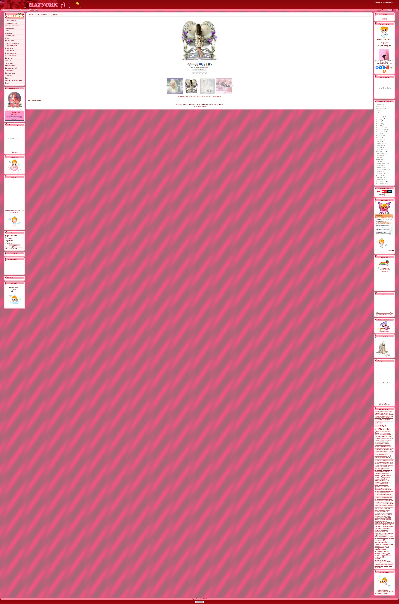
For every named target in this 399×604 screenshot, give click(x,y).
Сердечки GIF (379, 165)
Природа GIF (379, 155)
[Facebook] (202, 64)
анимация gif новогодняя (382, 486)
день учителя (386, 445)
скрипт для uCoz (379, 413)
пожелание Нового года (382, 480)
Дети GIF (378, 114)
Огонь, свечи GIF (380, 153)
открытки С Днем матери (382, 470)
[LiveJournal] (211, 64)
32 (202, 96)
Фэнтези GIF (379, 175)
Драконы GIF (379, 124)
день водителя (384, 463)
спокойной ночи (388, 449)
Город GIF (378, 112)
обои (379, 468)
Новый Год (388, 476)
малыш (388, 510)
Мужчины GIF (379, 145)
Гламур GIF (379, 110)
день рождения (384, 460)
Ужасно (9, 244)
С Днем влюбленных (380, 557)
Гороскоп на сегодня (15, 113)
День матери (385, 468)
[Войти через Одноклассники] (384, 71)
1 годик (380, 566)
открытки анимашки (382, 528)
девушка (391, 414)
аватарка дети (378, 511)
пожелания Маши (385, 516)
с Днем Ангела (384, 442)
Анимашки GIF (45, 14)
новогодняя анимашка (381, 485)
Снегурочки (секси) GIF (382, 169)
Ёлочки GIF (379, 125)
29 (195, 96)
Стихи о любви (383, 414)
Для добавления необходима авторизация (14, 211)
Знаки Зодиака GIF (381, 129)
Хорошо (9, 238)
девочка (381, 452)
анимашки (382, 429)
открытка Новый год (381, 479)
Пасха (377, 433)
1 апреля (390, 416)
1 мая (390, 418)
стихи (390, 411)
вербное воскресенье (386, 434)
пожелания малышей (381, 514)
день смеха (378, 416)
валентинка (380, 560)
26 (190, 96)
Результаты (8, 247)
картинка (377, 411)
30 (197, 96)
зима (376, 508)
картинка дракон (385, 488)
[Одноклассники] (207, 64)
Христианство (386, 457)
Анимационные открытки (382, 471)
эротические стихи (385, 431)
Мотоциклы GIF (380, 143)
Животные (377, 473)
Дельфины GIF (380, 118)
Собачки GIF (379, 171)
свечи (387, 438)
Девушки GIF (56, 14)
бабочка (381, 448)
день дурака (384, 416)
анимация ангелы (383, 454)
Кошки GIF (379, 137)
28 (194, 96)
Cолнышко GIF (380, 173)
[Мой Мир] (209, 64)
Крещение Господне (387, 536)
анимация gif (382, 510)
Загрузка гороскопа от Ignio (14, 110)
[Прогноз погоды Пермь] (384, 314)
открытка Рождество (380, 519)
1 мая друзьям (384, 562)
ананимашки (383, 521)
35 (207, 96)
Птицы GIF (379, 157)
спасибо (377, 431)
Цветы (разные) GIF (381, 183)
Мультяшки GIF (380, 149)
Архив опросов (17, 247)
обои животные (385, 473)
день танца (381, 564)
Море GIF (378, 141)
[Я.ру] (198, 64)
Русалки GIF (379, 159)
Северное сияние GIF (382, 163)
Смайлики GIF (380, 167)
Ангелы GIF (379, 104)
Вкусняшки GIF (380, 108)
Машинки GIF (379, 139)
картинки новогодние (384, 508)
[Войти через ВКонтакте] (380, 67)
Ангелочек (386, 452)
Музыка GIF (379, 147)
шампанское (378, 505)
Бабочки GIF (379, 106)
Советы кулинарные (384, 331)
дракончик (378, 489)
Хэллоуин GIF (379, 179)
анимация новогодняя (380, 502)
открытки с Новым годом (382, 482)
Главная (6, 10)
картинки (382, 465)
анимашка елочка (388, 506)
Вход (204, 106)
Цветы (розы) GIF (380, 181)
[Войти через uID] (377, 67)
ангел (381, 421)
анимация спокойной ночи (381, 451)
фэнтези (381, 492)
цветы (388, 421)
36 (209, 96)
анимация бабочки (389, 448)
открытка (378, 436)
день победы (381, 438)
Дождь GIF (379, 122)
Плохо (9, 242)
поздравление (380, 499)
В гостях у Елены (382, 590)
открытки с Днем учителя (382, 443)
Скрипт (382, 411)
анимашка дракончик (381, 491)
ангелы (376, 454)
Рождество (387, 524)
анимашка (378, 423)
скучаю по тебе (389, 500)
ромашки (390, 465)
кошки (385, 421)
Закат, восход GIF (381, 127)
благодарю (387, 499)
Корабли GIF (379, 135)
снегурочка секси (381, 523)
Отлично (10, 237)
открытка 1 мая (386, 436)
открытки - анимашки (380, 446)
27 (192, 96)
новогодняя (380, 506)
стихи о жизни (383, 433)
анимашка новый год (380, 503)
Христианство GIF (381, 177)
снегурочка (390, 503)
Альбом (36, 14)
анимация (381, 425)
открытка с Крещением (381, 538)
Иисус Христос (379, 459)
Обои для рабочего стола (382, 467)
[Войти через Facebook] (384, 67)
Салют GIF (379, 161)
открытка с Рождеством (384, 526)
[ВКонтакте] (200, 64)
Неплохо (10, 240)
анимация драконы (387, 489)
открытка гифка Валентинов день (383, 552)
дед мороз (389, 502)
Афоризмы (14, 152)
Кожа (392, 421)
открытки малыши (386, 513)
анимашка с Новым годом (381, 483)
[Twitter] (204, 64)
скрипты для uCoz (381, 418)
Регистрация (24, 10)
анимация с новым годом (382, 456)
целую (391, 452)
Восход (376, 452)
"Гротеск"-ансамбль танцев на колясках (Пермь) (384, 592)
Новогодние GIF (380, 151)
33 (204, 96)
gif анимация (383, 474)
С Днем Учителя (383, 444)
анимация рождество (383, 518)
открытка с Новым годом (382, 477)
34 (206, 96)
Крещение (378, 530)
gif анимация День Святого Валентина (384, 542)
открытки (378, 440)
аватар (376, 510)
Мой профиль (14, 10)
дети (386, 465)
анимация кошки (379, 449)
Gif (391, 470)
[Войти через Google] (391, 67)
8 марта (391, 451)
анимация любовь (388, 459)
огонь (391, 438)
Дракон (377, 488)
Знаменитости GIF (381, 131)
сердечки (377, 460)
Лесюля (206, 67)
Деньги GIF (379, 120)
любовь (386, 411)
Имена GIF (379, 133)
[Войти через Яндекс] (387, 67)
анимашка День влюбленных (382, 548)
